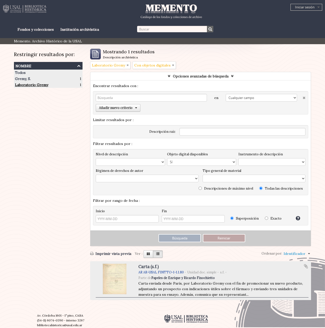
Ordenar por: (272, 253)
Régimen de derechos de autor (119, 171)
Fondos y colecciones (36, 29)
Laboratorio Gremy (31, 85)
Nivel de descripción (112, 154)
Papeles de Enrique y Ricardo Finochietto (183, 278)
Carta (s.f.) (148, 266)
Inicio (100, 211)
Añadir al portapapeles (305, 266)
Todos (20, 72)
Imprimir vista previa (112, 253)
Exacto (276, 218)
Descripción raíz (162, 131)
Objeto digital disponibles (187, 154)
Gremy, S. (23, 78)
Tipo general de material (222, 171)
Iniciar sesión (305, 7)
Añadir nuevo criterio (116, 108)
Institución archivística (79, 29)
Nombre (23, 65)
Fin (164, 211)
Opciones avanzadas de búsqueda (201, 76)
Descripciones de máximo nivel (228, 188)
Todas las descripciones (283, 188)
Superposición (247, 218)
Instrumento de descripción (260, 154)
